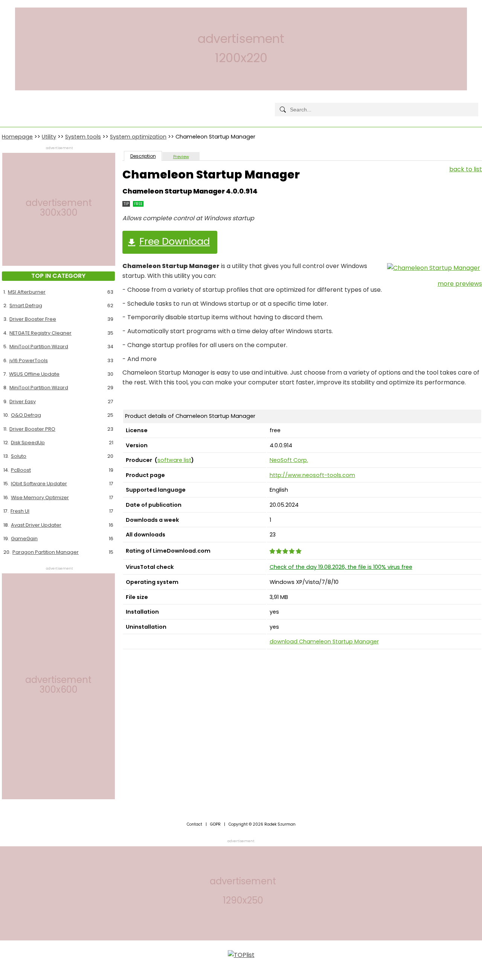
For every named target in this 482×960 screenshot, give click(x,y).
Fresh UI (20, 511)
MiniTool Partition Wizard (38, 346)
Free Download (174, 241)
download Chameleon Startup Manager (324, 641)
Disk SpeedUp (28, 442)
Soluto (18, 456)
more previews (460, 283)
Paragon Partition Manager (45, 552)
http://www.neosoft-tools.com (312, 475)
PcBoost (21, 470)
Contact (194, 824)
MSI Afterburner (27, 292)
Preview (181, 157)
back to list (465, 169)
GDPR (215, 824)
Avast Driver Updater (36, 525)
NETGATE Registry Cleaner (40, 333)
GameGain (24, 538)
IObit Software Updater (39, 483)
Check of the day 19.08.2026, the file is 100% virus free (341, 567)
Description (143, 156)
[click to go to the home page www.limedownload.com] (19, 103)
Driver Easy (22, 401)
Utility (49, 136)
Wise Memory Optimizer (40, 497)
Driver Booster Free (32, 319)
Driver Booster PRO (32, 429)
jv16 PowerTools (28, 360)
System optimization (138, 136)
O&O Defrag (26, 415)
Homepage (17, 136)
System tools (83, 136)
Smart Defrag (25, 305)
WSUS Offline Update (34, 374)
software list (174, 460)
